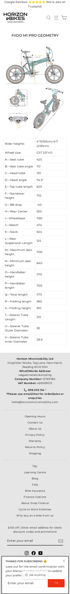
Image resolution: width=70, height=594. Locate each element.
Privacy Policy (35, 434)
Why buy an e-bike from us (34, 515)
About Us (35, 428)
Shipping (35, 453)
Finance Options (35, 496)
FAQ (35, 484)
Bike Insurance (35, 490)
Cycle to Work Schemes (35, 509)
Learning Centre (35, 472)
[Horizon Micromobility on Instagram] (27, 553)
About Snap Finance (35, 503)
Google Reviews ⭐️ (24, 2)
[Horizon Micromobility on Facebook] (34, 553)
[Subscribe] (60, 541)
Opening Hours (35, 416)
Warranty (35, 440)
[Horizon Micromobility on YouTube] (40, 553)
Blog (35, 478)
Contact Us (35, 422)
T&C (35, 466)
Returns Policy (35, 447)
